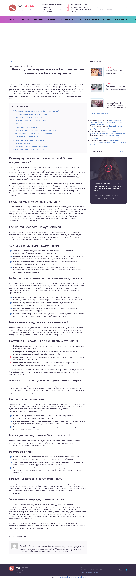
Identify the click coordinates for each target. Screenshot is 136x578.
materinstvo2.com (79, 577)
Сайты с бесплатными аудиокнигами (31, 121)
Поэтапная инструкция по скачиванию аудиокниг (36, 130)
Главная (12, 61)
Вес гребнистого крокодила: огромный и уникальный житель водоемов (106, 128)
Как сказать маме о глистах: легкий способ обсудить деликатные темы (81, 8)
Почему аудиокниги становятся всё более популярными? (36, 111)
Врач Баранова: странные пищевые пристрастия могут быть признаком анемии (106, 122)
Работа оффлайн (23, 143)
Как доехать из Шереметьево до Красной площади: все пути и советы (108, 142)
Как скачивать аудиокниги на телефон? (29, 127)
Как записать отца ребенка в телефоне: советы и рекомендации (107, 132)
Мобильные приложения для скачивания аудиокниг (37, 124)
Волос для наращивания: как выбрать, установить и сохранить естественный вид (107, 187)
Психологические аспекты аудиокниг (31, 114)
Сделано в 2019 (114, 570)
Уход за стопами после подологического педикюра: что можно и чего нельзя (52, 8)
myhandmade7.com (64, 577)
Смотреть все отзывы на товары (99, 113)
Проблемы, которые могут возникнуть (32, 146)
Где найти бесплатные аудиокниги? (28, 118)
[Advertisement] (68, 39)
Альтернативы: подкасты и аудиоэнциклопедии (32, 134)
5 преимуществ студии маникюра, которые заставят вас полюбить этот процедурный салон (116, 104)
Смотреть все (123, 151)
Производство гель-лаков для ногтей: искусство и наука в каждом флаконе (116, 88)
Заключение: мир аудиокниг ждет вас (28, 150)
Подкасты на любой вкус (27, 137)
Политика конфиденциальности (90, 572)
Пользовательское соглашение (57, 570)
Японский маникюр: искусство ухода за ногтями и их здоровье (115, 72)
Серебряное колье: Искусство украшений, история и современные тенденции (108, 137)
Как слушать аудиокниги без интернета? (29, 140)
